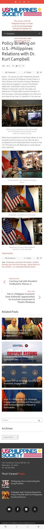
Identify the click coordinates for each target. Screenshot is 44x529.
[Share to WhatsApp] (27, 526)
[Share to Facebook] (5, 526)
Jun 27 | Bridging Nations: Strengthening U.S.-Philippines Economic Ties (18, 357)
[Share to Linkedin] (37, 72)
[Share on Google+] (19, 66)
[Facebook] (20, 2)
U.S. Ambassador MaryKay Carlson (24, 267)
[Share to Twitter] (16, 526)
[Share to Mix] (40, 72)
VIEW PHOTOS (7, 253)
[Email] (15, 2)
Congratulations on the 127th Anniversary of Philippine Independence (18, 333)
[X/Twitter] (35, 509)
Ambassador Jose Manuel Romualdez (19, 262)
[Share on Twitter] (16, 66)
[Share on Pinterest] (23, 66)
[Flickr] (24, 2)
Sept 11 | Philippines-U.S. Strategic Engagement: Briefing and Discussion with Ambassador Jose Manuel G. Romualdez (22, 404)
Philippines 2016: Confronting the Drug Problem (25, 482)
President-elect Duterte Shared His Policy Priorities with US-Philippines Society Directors (26, 495)
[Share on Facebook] (13, 66)
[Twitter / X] (28, 2)
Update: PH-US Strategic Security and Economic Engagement (22, 382)
